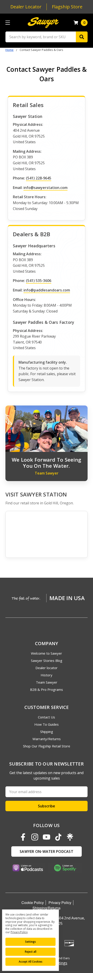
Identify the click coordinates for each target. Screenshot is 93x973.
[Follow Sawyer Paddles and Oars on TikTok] (58, 837)
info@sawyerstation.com (45, 187)
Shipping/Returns (46, 908)
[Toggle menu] (7, 22)
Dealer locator (46, 667)
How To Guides (46, 724)
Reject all (30, 952)
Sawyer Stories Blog (46, 660)
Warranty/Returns (47, 739)
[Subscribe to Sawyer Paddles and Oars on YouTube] (46, 837)
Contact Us (46, 717)
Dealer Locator (26, 7)
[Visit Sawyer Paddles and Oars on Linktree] (70, 837)
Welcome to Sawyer (46, 653)
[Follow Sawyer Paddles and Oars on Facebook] (23, 837)
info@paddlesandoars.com (46, 290)
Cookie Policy (32, 902)
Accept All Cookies (30, 961)
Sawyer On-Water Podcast (46, 851)
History (46, 675)
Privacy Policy (60, 902)
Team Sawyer (46, 682)
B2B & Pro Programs (46, 689)
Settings (30, 942)
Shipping (46, 731)
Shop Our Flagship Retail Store (46, 746)
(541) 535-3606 (38, 280)
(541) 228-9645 (38, 178)
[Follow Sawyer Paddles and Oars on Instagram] (35, 837)
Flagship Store (67, 7)
